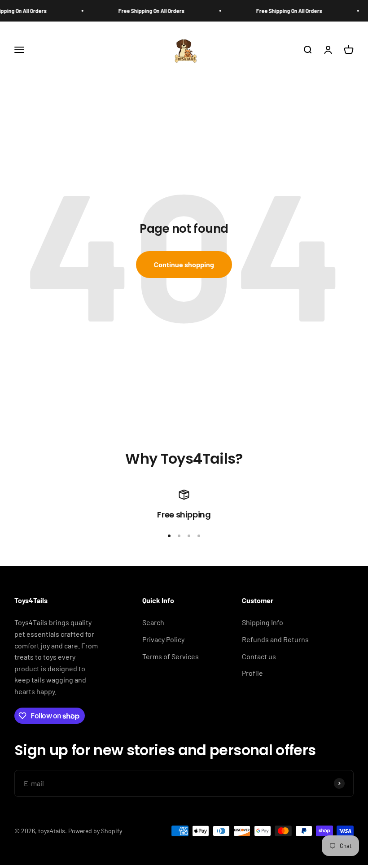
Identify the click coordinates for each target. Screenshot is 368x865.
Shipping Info (262, 622)
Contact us (259, 656)
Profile (252, 673)
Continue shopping (184, 264)
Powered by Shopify (95, 831)
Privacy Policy (163, 639)
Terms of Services (170, 656)
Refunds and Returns (275, 639)
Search (153, 622)
